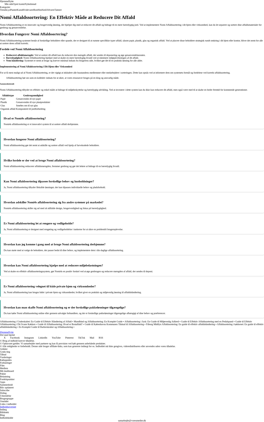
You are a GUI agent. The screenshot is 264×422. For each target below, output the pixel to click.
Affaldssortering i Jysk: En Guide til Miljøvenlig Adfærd (152, 321)
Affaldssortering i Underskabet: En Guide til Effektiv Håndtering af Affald (36, 321)
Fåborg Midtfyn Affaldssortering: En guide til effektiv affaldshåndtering (180, 324)
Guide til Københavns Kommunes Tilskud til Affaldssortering (114, 324)
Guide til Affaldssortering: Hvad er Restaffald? (60, 324)
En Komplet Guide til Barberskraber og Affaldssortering (46, 327)
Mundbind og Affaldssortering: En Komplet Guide (98, 321)
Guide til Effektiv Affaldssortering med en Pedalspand (207, 321)
